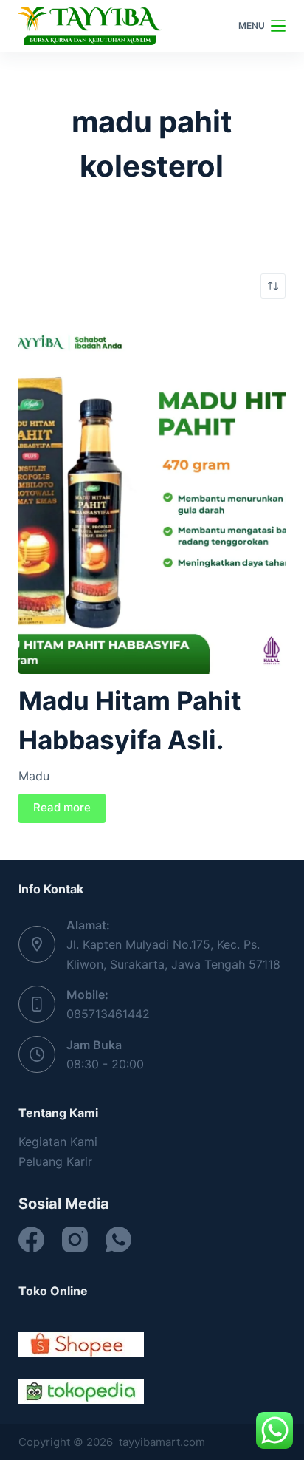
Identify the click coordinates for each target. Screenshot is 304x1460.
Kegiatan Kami (57, 1141)
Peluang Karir (55, 1161)
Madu (33, 775)
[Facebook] (31, 1239)
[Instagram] (75, 1239)
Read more (62, 807)
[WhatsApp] (118, 1239)
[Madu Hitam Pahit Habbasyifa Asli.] (152, 495)
